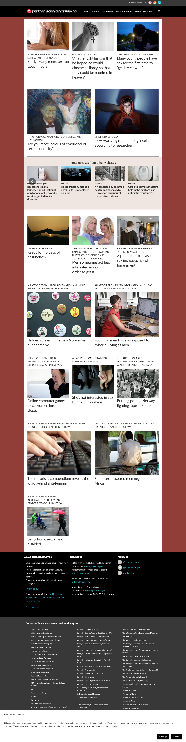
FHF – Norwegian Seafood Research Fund (45, 640)
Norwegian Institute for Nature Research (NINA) (94, 636)
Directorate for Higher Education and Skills (46, 636)
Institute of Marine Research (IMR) (43, 661)
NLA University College (39, 693)
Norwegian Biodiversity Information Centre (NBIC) (49, 707)
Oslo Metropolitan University (87, 697)
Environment (107, 11)
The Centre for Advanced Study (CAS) (136, 629)
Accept (176, 737)
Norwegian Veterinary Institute (87, 684)
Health (86, 11)
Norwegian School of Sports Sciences (90, 673)
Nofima (33, 696)
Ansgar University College (40, 629)
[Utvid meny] (159, 11)
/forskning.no (129, 573)
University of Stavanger (130, 708)
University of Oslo (128, 701)
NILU (32, 689)
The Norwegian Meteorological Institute (136, 660)
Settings (163, 737)
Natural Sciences (124, 11)
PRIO (78, 701)
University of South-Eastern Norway (135, 705)
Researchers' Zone (143, 11)
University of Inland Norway (132, 697)
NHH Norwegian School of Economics (44, 679)
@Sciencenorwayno (131, 567)
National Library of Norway (40, 676)
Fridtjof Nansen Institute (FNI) (41, 644)
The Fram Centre (128, 636)
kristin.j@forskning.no (95, 590)
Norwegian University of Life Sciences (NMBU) (93, 680)
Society (95, 11)
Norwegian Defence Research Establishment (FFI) (94, 633)
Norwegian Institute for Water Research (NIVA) (93, 640)
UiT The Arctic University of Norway (135, 680)
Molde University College (40, 672)
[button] (150, 2)
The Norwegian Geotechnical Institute (135, 656)
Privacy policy (32, 588)
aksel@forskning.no (93, 566)
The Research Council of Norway (134, 673)
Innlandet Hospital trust (39, 651)
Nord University (36, 700)
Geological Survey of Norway (41, 647)
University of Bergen (129, 694)
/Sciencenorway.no (131, 562)
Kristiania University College (41, 665)
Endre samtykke (33, 607)
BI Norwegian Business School (41, 633)
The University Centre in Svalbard (134, 677)
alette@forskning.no (80, 573)
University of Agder (129, 690)
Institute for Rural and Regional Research (45, 654)
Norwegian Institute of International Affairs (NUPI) (94, 650)
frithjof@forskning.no (81, 582)
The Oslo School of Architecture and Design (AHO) (140, 670)
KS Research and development (42, 669)
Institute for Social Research (41, 658)
